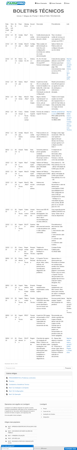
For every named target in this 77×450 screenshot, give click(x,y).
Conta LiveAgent (17, 415)
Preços (45, 408)
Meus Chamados (41, 3)
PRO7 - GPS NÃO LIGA (14, 438)
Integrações (46, 417)
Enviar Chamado (56, 3)
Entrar (67, 3)
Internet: (54, 112)
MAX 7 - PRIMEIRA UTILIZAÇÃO (16, 435)
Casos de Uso (46, 411)
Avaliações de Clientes (49, 414)
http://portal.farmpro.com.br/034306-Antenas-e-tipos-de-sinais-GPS (69, 69)
